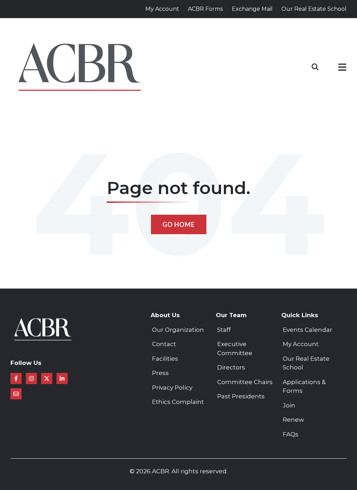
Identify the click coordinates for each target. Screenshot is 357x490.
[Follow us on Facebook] (16, 378)
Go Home (178, 224)
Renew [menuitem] (293, 419)
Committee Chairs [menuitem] (245, 381)
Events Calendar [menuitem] (307, 329)
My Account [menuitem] (301, 343)
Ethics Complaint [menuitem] (178, 401)
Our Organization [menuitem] (178, 329)
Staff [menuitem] (224, 329)
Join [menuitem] (289, 405)
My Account (162, 9)
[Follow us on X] (46, 378)
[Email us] (16, 393)
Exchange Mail (252, 9)
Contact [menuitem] (164, 343)
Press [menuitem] (160, 372)
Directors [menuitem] (231, 367)
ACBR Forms (205, 9)
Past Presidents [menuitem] (241, 396)
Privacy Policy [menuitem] (172, 387)
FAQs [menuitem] (290, 434)
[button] (342, 68)
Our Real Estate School (314, 9)
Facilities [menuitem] (165, 358)
